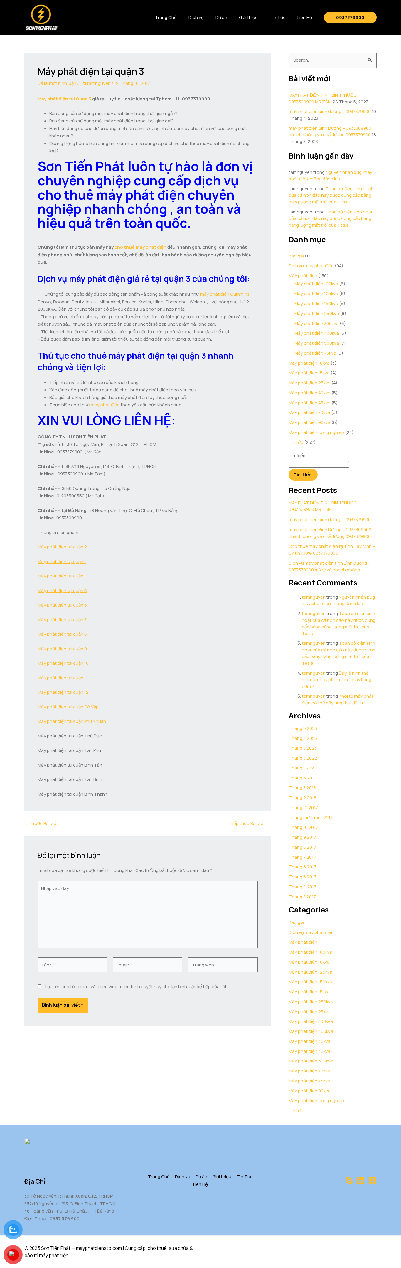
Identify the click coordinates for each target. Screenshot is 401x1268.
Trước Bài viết (41, 823)
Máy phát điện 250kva (316, 313)
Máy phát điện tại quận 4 (62, 576)
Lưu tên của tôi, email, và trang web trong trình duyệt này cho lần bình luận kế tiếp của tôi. (136, 987)
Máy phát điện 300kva (316, 323)
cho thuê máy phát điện (140, 247)
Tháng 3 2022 (303, 758)
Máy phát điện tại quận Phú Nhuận (72, 721)
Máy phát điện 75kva (315, 353)
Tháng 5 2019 (302, 778)
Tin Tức (277, 17)
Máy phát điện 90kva (310, 422)
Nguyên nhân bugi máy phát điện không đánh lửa (330, 175)
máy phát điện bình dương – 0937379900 (330, 111)
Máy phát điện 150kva (316, 303)
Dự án (221, 17)
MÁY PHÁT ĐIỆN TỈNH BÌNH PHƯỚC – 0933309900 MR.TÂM (324, 98)
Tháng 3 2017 (302, 897)
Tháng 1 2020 (302, 768)
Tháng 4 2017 (302, 887)
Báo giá (296, 256)
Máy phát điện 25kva (310, 383)
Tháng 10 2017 (303, 827)
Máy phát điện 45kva (310, 403)
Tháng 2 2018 (302, 797)
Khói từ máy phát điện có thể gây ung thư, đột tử (337, 699)
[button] (350, 17)
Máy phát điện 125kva (316, 293)
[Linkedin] (361, 1180)
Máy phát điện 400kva (316, 333)
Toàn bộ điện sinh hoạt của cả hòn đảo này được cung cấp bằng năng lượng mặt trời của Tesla (331, 195)
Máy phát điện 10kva (309, 363)
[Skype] (349, 1180)
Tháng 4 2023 (303, 738)
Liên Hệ (304, 17)
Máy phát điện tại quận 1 (62, 561)
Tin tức (296, 442)
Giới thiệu (248, 17)
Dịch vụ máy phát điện (311, 265)
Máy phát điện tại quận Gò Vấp (68, 707)
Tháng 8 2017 (302, 847)
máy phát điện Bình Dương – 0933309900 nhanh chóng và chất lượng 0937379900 (330, 131)
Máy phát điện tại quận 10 (63, 663)
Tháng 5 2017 (302, 877)
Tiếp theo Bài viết (249, 823)
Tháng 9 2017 (302, 837)
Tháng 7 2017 (302, 857)
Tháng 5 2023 (303, 728)
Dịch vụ (196, 17)
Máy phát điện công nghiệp (316, 432)
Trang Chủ (166, 17)
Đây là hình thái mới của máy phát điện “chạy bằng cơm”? (336, 679)
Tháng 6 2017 (302, 867)
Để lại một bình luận (57, 83)
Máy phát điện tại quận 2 (62, 547)
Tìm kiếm (298, 455)
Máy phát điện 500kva (316, 343)
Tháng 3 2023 (303, 748)
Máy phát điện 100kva (316, 284)
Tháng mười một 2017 (311, 817)
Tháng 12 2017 (303, 807)
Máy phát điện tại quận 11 (63, 678)
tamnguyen (314, 597)
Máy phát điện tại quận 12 (63, 692)
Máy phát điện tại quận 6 (62, 605)
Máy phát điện (303, 275)
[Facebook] (372, 1180)
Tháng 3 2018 (302, 787)
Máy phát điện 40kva (310, 393)
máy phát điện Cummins (225, 294)
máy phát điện (105, 405)
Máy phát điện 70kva (309, 412)
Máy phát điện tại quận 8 (62, 634)
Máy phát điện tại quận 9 (62, 649)
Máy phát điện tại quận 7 (62, 620)
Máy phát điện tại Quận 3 (64, 99)
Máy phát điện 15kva (309, 373)
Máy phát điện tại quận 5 (62, 590)
